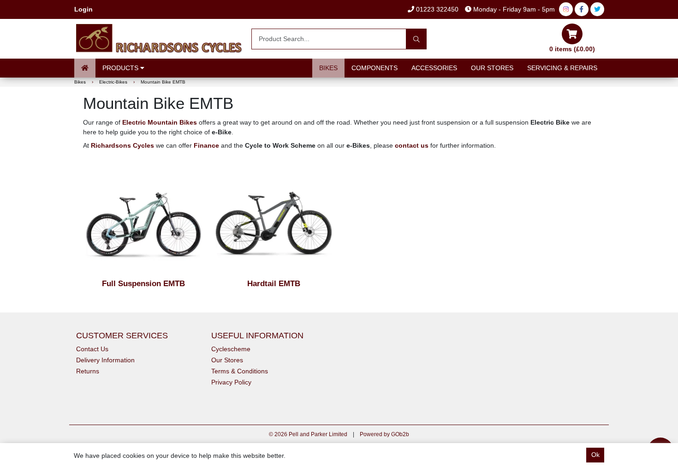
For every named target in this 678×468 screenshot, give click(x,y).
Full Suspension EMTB (143, 283)
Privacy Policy (231, 382)
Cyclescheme (230, 349)
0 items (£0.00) (572, 49)
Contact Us (92, 349)
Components (374, 68)
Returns (87, 371)
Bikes (328, 68)
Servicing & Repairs (562, 68)
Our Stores (492, 68)
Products (121, 68)
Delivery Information (105, 360)
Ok (595, 454)
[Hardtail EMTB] (273, 219)
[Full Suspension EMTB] (143, 219)
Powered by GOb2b (384, 434)
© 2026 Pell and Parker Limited (308, 434)
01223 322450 (436, 9)
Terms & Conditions (239, 371)
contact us (411, 145)
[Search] (416, 39)
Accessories (434, 68)
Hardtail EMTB (273, 283)
